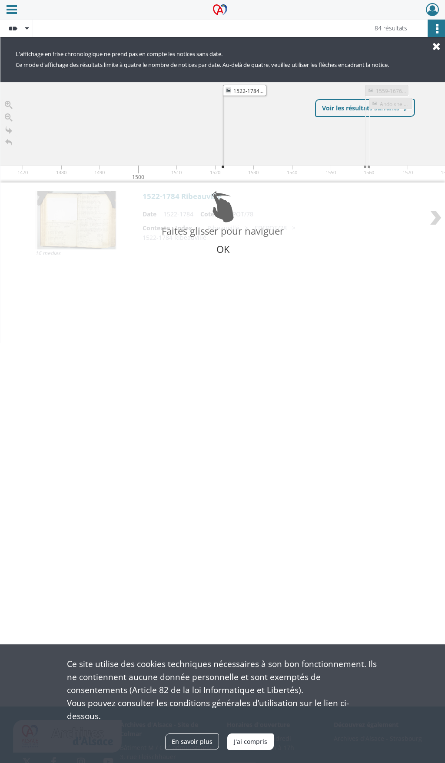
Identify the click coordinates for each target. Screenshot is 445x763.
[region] (222, 212)
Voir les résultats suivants (360, 108)
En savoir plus (192, 741)
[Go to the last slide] (8, 130)
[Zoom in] (8, 105)
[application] (222, 132)
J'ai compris (250, 741)
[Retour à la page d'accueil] (8, 142)
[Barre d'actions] (436, 28)
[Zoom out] (8, 117)
